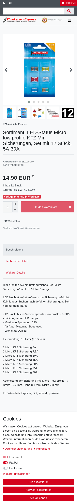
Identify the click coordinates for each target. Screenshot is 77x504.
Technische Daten (17, 261)
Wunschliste (14, 221)
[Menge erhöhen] (15, 204)
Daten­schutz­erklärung (19, 448)
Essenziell (15, 457)
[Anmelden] (4, 3)
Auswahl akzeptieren (39, 489)
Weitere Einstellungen (16, 473)
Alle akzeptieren (39, 481)
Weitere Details (15, 272)
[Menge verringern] (15, 209)
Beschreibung (14, 249)
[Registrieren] (11, 3)
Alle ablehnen (38, 497)
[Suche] (69, 11)
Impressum (43, 448)
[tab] (38, 249)
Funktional (15, 468)
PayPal (13, 462)
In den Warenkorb (46, 206)
